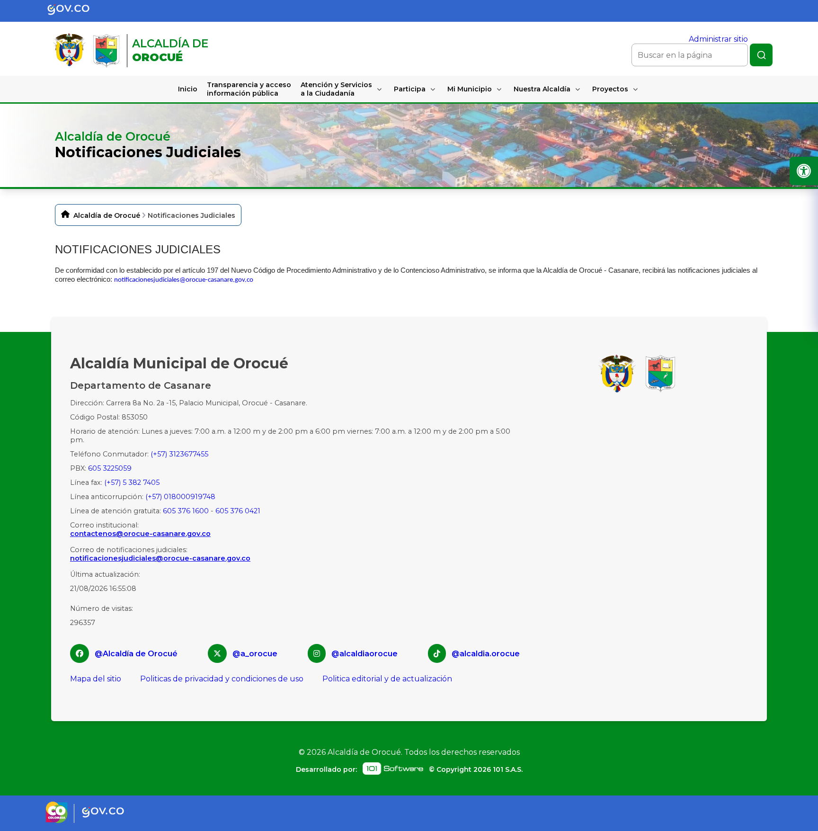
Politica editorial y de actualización (387, 678)
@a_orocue (254, 653)
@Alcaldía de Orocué (136, 653)
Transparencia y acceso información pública (249, 89)
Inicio (187, 89)
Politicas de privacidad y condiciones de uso (221, 678)
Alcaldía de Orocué (106, 215)
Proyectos (610, 89)
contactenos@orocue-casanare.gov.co (140, 533)
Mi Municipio (469, 89)
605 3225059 (110, 468)
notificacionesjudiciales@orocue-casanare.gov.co (183, 280)
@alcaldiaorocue (364, 653)
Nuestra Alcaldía (542, 89)
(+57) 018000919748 (180, 496)
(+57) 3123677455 (179, 454)
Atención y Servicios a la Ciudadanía (336, 89)
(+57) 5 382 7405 (132, 482)
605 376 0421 (237, 511)
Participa (410, 89)
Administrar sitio (718, 39)
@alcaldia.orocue (486, 653)
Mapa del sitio (95, 678)
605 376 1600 (186, 511)
